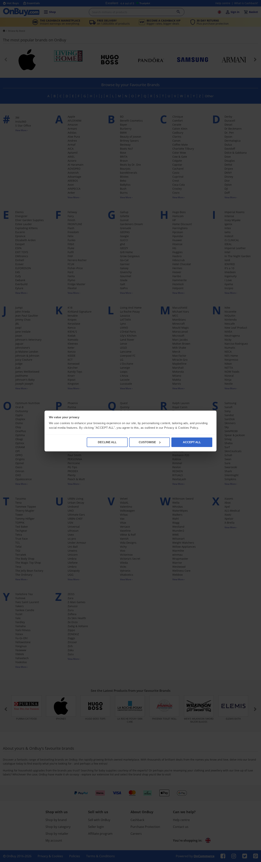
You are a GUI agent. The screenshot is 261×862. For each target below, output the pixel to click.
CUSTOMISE (147, 442)
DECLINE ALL (107, 442)
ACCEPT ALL (192, 442)
